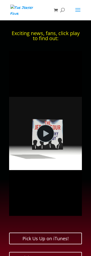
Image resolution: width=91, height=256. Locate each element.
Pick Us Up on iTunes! (45, 238)
